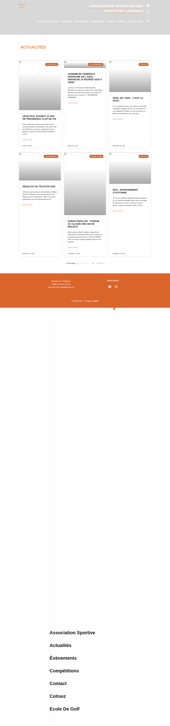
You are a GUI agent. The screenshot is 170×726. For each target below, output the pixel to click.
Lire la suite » (28, 140)
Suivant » (101, 263)
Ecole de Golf (135, 21)
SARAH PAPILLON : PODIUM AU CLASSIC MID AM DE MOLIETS (83, 224)
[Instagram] (148, 11)
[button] (148, 21)
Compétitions (97, 21)
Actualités (67, 21)
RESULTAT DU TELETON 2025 (39, 186)
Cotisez (121, 21)
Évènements (81, 21)
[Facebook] (148, 6)
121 (93, 263)
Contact (111, 21)
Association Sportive (48, 21)
